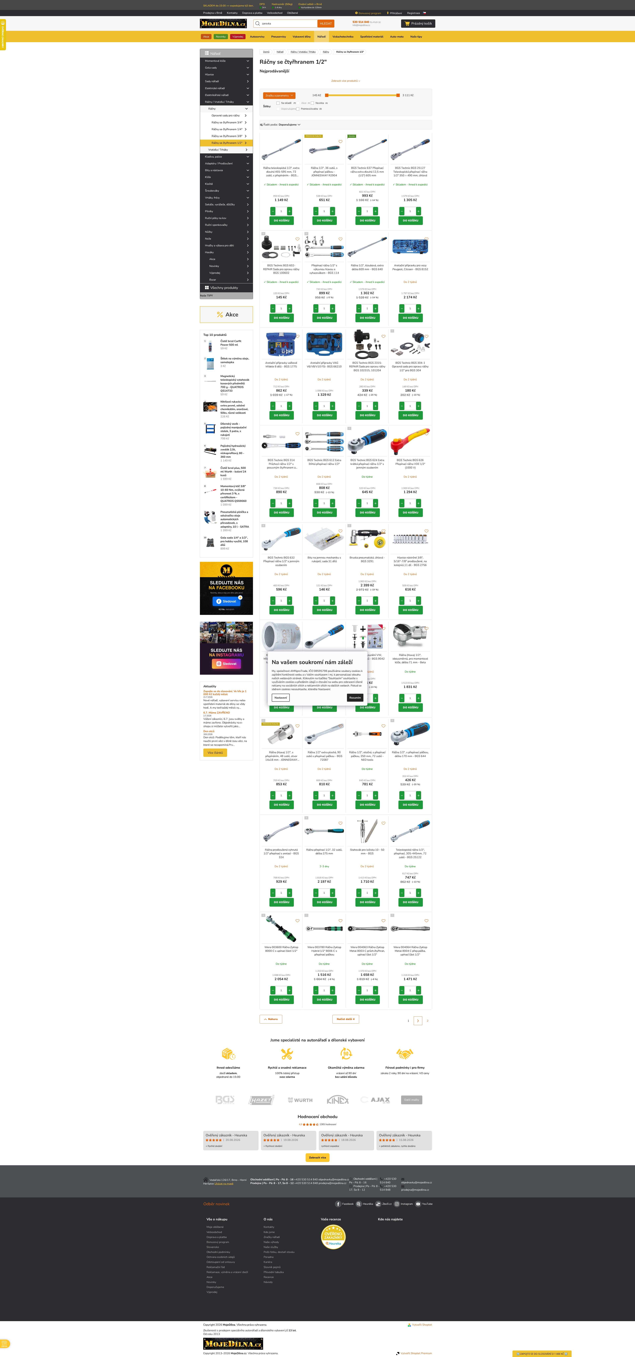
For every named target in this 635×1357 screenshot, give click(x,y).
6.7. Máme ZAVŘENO (216, 712)
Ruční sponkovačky (216, 225)
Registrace (413, 13)
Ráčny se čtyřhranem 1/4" (227, 129)
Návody (268, 1282)
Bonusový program (370, 13)
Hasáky (209, 252)
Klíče (208, 177)
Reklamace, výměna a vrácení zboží (227, 1272)
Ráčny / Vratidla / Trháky (219, 102)
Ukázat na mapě (223, 1184)
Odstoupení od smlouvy (221, 1262)
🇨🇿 (424, 13)
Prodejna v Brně (212, 13)
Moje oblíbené (215, 1227)
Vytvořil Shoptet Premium (416, 1353)
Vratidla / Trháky (218, 150)
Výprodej (214, 273)
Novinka (322, 103)
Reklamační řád (216, 1267)
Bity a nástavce (214, 170)
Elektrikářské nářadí (217, 95)
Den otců (208, 731)
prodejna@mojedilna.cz (332, 1183)
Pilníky (209, 211)
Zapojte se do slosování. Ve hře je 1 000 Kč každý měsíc (225, 693)
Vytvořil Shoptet (422, 1325)
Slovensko (213, 1247)
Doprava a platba (252, 13)
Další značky (411, 1100)
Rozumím (355, 697)
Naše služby (271, 1247)
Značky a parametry (277, 95)
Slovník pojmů (272, 1267)
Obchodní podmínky (218, 1252)
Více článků (215, 753)
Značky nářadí (272, 1237)
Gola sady (211, 68)
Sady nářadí (212, 81)
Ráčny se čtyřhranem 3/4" (227, 122)
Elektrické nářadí (215, 88)
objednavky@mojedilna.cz (333, 1179)
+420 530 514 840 (306, 1179)
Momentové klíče (215, 61)
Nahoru (273, 1019)
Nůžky (208, 232)
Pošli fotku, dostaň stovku (279, 1252)
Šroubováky (212, 191)
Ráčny (211, 109)
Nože (208, 239)
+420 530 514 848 (306, 1183)
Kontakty (232, 13)
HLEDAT (326, 24)
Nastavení (281, 697)
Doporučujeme (288, 108)
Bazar (212, 280)
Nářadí (215, 53)
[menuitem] (206, 36)
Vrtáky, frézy (212, 198)
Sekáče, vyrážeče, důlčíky (220, 204)
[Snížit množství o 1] (272, 211)
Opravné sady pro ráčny (226, 115)
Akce (212, 259)
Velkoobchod (274, 13)
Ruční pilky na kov (215, 218)
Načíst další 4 (346, 1019)
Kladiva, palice (213, 157)
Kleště (209, 184)
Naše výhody (271, 1242)
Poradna (268, 1257)
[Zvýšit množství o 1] (289, 211)
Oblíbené (292, 13)
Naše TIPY (206, 295)
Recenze (269, 1277)
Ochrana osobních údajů (221, 1257)
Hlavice (209, 74)
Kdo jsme (269, 1232)
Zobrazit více (317, 1157)
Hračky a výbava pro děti (219, 245)
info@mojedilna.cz (361, 25)
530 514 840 (367, 22)
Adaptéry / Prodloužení (219, 163)
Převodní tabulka (274, 1272)
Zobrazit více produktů (344, 81)
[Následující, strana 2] (418, 1021)
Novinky (214, 266)
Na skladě (288, 103)
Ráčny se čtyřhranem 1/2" (227, 143)
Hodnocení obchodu (318, 1117)
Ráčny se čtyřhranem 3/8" (227, 136)
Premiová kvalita (311, 108)
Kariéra (268, 1262)
